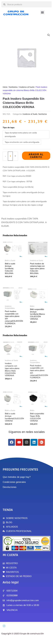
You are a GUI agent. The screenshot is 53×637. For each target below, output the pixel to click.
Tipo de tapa (8, 128)
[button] (42, 12)
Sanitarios (13, 87)
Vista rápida (12, 256)
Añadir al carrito (36, 155)
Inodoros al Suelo (26, 87)
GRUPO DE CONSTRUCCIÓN (16, 13)
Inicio (5, 87)
